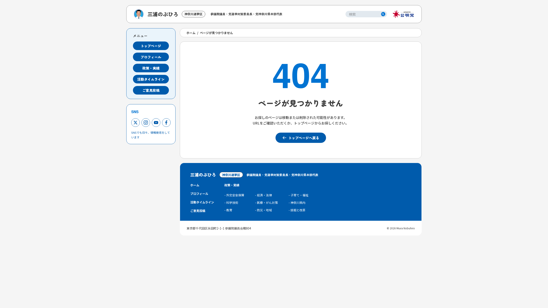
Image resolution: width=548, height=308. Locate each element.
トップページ (151, 45)
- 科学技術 (231, 202)
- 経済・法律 (263, 195)
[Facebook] (166, 122)
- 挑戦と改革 (297, 210)
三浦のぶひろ (162, 14)
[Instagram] (145, 122)
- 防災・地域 (263, 210)
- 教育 (228, 210)
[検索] (383, 14)
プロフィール (151, 56)
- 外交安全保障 (234, 195)
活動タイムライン (151, 79)
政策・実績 (150, 68)
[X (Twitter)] (135, 122)
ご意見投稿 (150, 90)
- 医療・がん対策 (266, 202)
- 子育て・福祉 (298, 195)
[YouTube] (156, 122)
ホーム (190, 33)
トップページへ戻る (303, 137)
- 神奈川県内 (297, 202)
